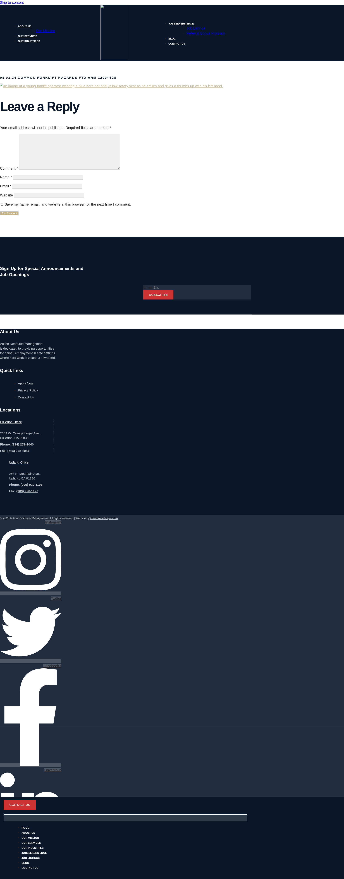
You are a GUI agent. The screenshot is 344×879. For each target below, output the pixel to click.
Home (25, 827)
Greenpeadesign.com (104, 518)
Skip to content (12, 2)
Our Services (27, 36)
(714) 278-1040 (23, 444)
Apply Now (25, 383)
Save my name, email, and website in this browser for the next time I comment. (68, 204)
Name (6, 177)
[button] (125, 814)
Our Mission (45, 31)
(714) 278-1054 (18, 451)
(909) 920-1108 (31, 484)
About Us (24, 26)
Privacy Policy (28, 390)
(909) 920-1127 (27, 491)
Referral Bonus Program (205, 33)
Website (6, 195)
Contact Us (176, 43)
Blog (172, 38)
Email (5, 186)
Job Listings (195, 28)
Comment (9, 168)
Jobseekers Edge (181, 23)
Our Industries (29, 41)
